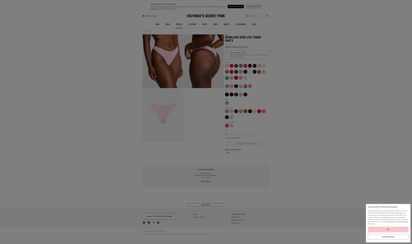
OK (388, 229)
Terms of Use (403, 221)
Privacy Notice (391, 221)
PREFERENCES (388, 237)
